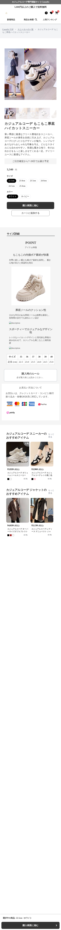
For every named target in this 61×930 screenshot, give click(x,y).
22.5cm (11, 181)
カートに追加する (30, 213)
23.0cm (22, 181)
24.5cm (12, 186)
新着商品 (11, 20)
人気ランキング (50, 20)
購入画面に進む (30, 205)
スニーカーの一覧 (25, 29)
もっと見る (51, 435)
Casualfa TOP (7, 29)
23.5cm (33, 181)
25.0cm (22, 186)
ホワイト (12, 196)
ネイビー (25, 196)
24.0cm (44, 181)
